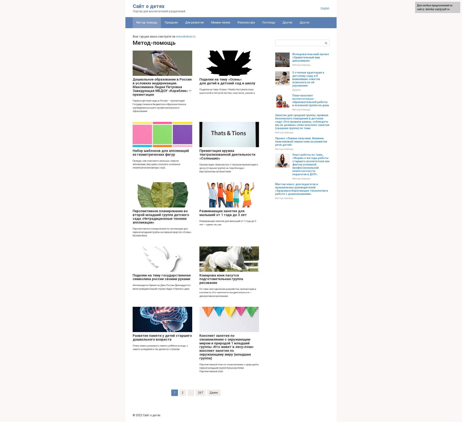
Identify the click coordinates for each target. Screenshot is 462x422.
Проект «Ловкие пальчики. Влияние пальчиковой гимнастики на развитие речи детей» (301, 141)
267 (200, 392)
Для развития (194, 22)
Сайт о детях (148, 6)
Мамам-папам (220, 22)
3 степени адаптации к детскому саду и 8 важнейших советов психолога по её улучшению (308, 79)
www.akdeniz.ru (185, 36)
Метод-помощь (301, 64)
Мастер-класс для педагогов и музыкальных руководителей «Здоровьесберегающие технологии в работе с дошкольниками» (301, 189)
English (325, 8)
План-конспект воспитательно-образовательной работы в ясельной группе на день (310, 100)
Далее (214, 392)
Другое (305, 22)
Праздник (171, 22)
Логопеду (268, 22)
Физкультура (246, 22)
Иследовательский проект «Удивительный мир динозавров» (310, 57)
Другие (287, 22)
